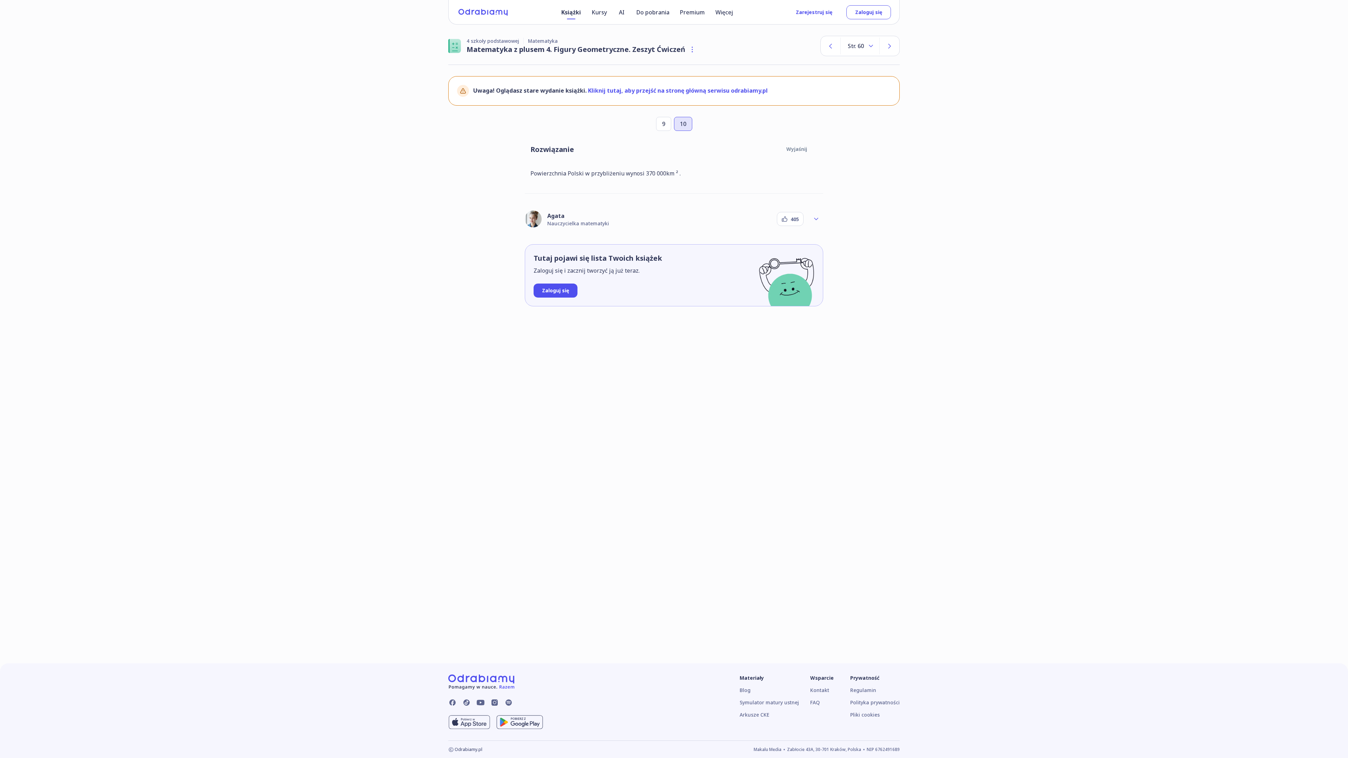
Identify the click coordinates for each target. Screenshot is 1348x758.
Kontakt (819, 690)
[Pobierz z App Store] (469, 722)
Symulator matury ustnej (769, 702)
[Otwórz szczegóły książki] (692, 49)
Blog (745, 690)
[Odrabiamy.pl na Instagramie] (494, 702)
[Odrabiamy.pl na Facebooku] (452, 702)
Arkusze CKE (754, 714)
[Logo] (483, 12)
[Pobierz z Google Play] (519, 722)
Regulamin (863, 690)
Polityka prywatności (875, 702)
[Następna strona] (889, 46)
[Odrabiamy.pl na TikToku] (466, 702)
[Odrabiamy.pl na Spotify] (508, 702)
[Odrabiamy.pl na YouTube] (480, 702)
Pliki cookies (865, 714)
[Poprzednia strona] (830, 46)
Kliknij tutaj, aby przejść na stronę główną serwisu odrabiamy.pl (678, 90)
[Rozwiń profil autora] (816, 219)
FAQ (815, 702)
